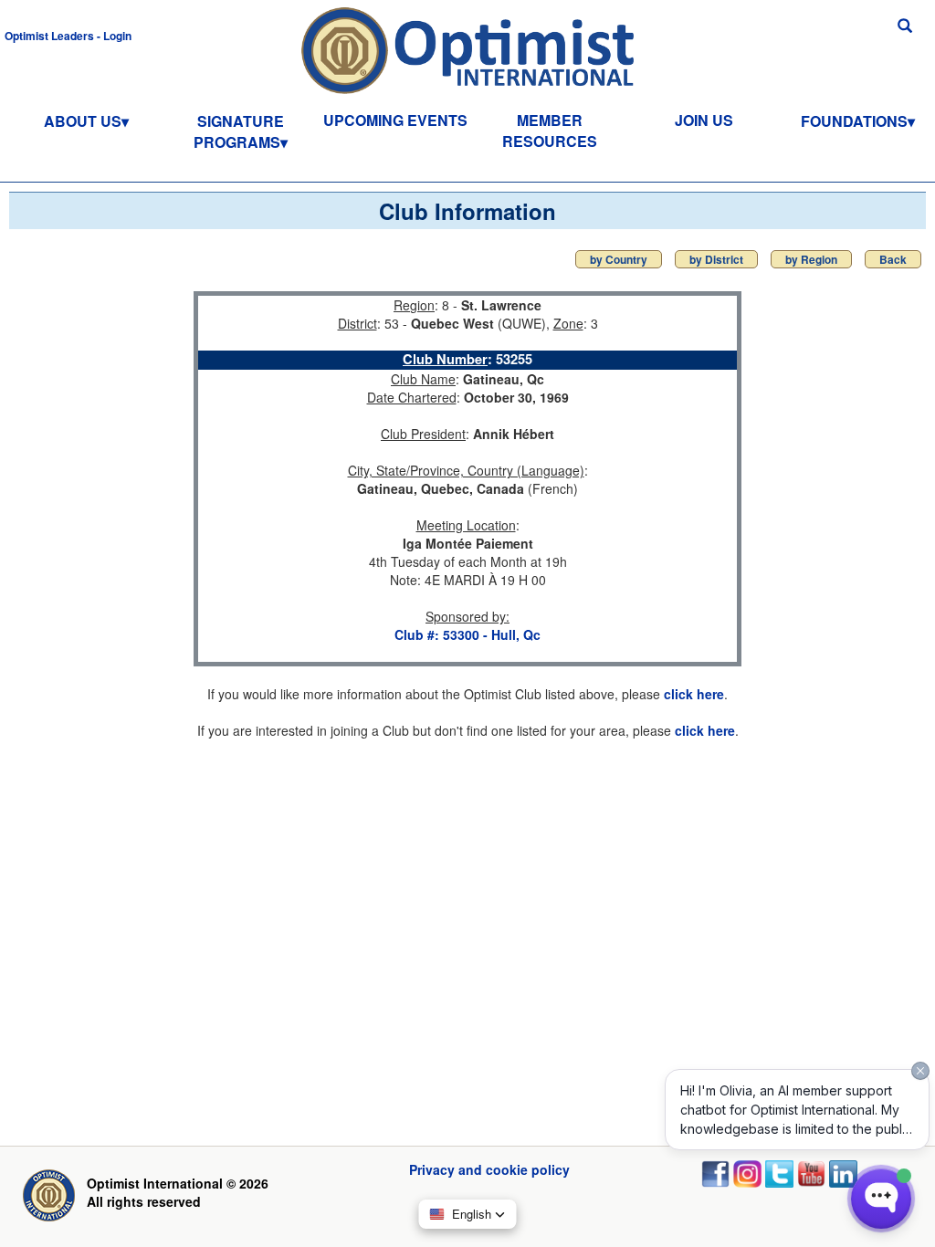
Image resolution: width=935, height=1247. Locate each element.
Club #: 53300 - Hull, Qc (467, 634)
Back (893, 259)
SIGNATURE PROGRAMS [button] (239, 131)
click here (694, 694)
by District (716, 259)
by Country (618, 259)
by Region (811, 259)
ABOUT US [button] (82, 120)
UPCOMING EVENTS (395, 120)
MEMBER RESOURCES (549, 131)
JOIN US (704, 120)
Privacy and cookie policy (489, 1169)
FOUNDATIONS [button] (854, 120)
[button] (68, 35)
